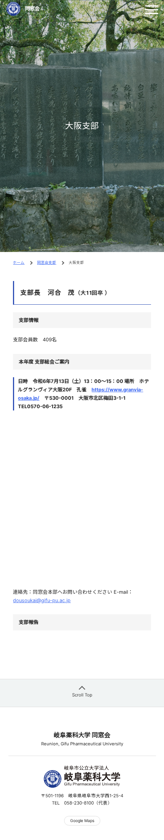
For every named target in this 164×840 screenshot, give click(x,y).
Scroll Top (82, 695)
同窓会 (32, 8)
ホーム (18, 262)
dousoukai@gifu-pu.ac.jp (42, 600)
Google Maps (82, 820)
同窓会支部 (46, 262)
